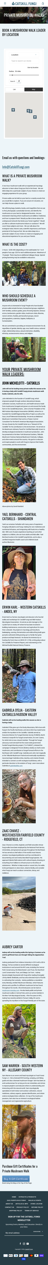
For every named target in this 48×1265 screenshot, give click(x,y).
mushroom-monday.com (10, 990)
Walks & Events (34, 1200)
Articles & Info (22, 1204)
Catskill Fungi (29, 1249)
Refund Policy (37, 1207)
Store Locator (36, 1204)
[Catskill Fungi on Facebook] (20, 1244)
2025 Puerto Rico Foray (16, 1200)
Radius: (11, 71)
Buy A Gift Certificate (16, 1179)
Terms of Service (32, 1210)
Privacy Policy (23, 1207)
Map (33, 89)
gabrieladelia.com (16, 766)
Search (12, 81)
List (14, 89)
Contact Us (9, 1207)
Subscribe (37, 1231)
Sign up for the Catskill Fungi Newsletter (24, 1218)
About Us (9, 1204)
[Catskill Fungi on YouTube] (28, 1244)
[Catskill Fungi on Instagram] (24, 1244)
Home (14, 1197)
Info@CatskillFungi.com (15, 167)
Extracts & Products (27, 1197)
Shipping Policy (15, 1210)
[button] (28, 110)
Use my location (32, 67)
